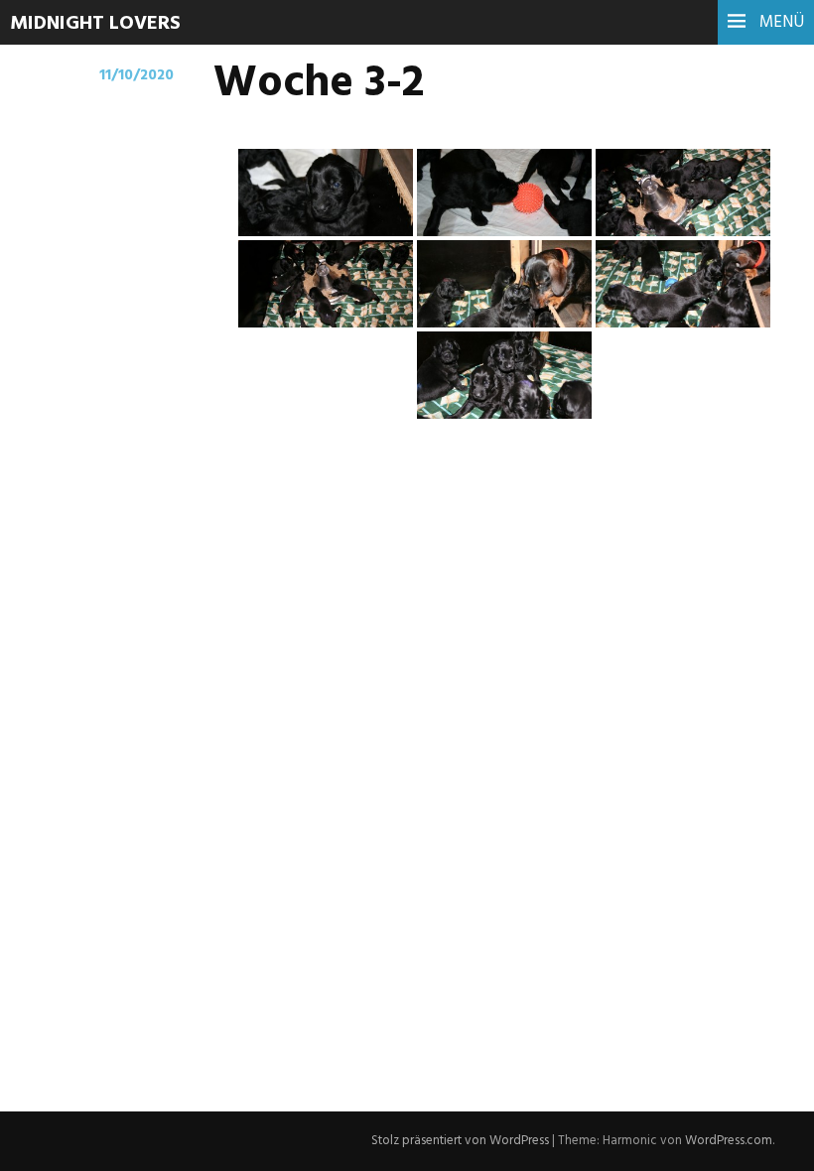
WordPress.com (728, 1140)
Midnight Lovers (95, 24)
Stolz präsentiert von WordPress (460, 1140)
